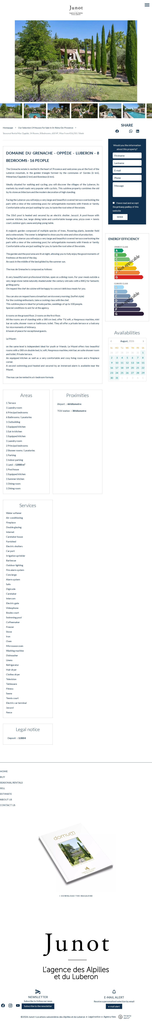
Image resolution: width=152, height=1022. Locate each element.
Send (120, 217)
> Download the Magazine (76, 896)
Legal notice (94, 1016)
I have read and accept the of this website (126, 206)
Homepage (8, 127)
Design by (127, 1017)
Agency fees (109, 1016)
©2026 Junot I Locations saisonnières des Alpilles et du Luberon (53, 1016)
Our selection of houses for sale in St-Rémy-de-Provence (45, 127)
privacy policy (124, 206)
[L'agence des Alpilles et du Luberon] (76, 18)
